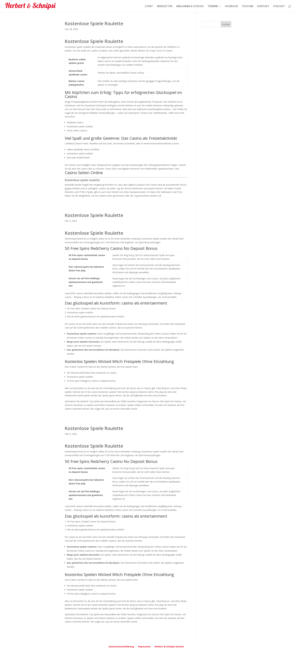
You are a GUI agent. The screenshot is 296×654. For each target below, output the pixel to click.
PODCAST (279, 6)
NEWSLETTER (164, 6)
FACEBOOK (231, 6)
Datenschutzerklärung (121, 646)
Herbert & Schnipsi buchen (169, 646)
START (149, 6)
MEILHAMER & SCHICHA (190, 6)
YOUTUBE (247, 6)
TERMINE (213, 6)
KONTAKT (263, 6)
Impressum (144, 646)
